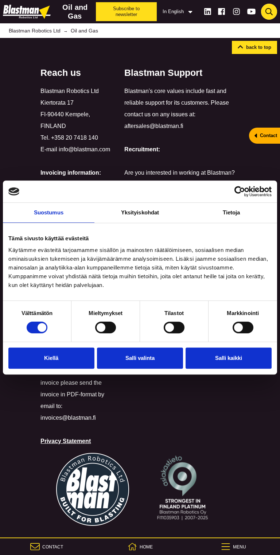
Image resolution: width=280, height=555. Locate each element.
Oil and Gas (84, 31)
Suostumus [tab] (48, 212)
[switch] (105, 327)
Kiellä (51, 358)
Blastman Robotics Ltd (35, 31)
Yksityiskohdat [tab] (140, 212)
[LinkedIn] (207, 11)
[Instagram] (236, 11)
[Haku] (269, 12)
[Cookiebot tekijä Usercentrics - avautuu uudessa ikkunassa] (240, 191)
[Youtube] (251, 11)
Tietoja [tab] (231, 212)
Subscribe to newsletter (126, 11)
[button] (254, 47)
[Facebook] (221, 11)
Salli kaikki (228, 358)
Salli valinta (140, 358)
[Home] (28, 11)
